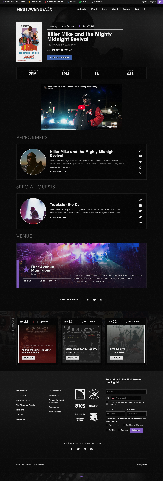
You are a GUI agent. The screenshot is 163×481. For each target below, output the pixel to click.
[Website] (140, 150)
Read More (56, 172)
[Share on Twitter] (94, 299)
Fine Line (124, 430)
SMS (107, 398)
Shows (28, 281)
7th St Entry (21, 396)
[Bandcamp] (140, 216)
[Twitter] (140, 162)
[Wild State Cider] (94, 417)
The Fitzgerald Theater (134, 425)
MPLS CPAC (21, 420)
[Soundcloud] (140, 222)
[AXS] (80, 406)
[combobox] (113, 398)
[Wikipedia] (140, 173)
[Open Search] (144, 9)
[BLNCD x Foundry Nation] (80, 417)
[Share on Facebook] (88, 299)
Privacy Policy (142, 465)
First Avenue (21, 391)
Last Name (131, 409)
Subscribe (136, 430)
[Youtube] (140, 167)
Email (108, 387)
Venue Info (46, 281)
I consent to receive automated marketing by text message (125, 403)
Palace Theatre (114, 425)
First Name (110, 409)
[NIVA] (94, 406)
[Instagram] (140, 156)
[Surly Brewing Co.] (94, 394)
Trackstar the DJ (65, 205)
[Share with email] (101, 299)
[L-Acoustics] (80, 394)
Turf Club (112, 430)
